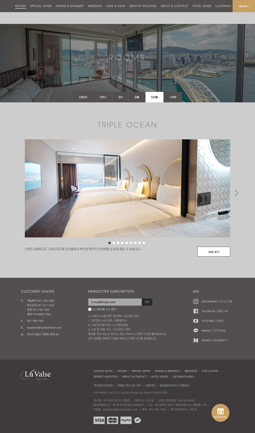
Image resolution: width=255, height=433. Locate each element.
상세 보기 (214, 251)
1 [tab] (109, 243)
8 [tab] (139, 243)
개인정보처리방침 (103, 385)
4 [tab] (122, 243)
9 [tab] (144, 243)
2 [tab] (114, 243)
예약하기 (244, 6)
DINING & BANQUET (70, 6)
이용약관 (150, 385)
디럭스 (102, 97)
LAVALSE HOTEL (103, 371)
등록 (147, 302)
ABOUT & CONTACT (175, 6)
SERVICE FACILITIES (143, 6)
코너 (120, 97)
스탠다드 (83, 97)
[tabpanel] (127, 188)
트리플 (154, 97)
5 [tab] (126, 243)
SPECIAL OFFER (41, 6)
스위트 (173, 97)
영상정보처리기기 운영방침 (174, 385)
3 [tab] (118, 243)
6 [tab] (131, 243)
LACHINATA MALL (228, 6)
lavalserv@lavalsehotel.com (44, 327)
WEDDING (95, 6)
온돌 (137, 97)
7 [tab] (135, 243)
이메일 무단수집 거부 (129, 385)
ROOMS (20, 6)
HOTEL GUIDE (202, 6)
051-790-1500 (157, 409)
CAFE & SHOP (115, 6)
